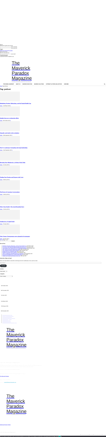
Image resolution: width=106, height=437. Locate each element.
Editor (1, 105)
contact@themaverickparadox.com (10, 382)
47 (2, 239)
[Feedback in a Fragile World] (10, 219)
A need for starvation (4, 293)
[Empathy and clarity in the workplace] (10, 130)
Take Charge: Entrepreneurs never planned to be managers (15, 236)
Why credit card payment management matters (11, 249)
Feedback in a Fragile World (7, 221)
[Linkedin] (100, 58)
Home (1, 86)
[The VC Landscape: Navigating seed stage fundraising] (10, 145)
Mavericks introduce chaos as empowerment (8, 288)
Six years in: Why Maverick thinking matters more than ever (14, 247)
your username (14, 46)
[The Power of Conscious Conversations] (10, 189)
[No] (61, 436)
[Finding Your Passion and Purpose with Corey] (10, 174)
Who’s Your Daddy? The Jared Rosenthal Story (12, 206)
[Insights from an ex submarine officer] (10, 115)
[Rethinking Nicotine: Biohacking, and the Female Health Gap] (10, 101)
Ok (59, 436)
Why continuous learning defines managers (10, 250)
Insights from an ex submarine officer (9, 118)
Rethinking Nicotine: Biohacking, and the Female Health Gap (15, 103)
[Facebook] (96, 58)
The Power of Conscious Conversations (10, 192)
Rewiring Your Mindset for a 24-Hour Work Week (12, 162)
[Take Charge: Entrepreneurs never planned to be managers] (10, 234)
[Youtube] (105, 58)
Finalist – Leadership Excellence (6, 283)
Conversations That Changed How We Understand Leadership (14, 248)
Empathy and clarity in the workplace (9, 133)
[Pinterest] (102, 58)
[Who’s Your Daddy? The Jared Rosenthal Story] (10, 204)
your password (14, 48)
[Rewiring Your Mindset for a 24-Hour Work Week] (10, 160)
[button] (104, 84)
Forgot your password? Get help (6, 50)
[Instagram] (98, 58)
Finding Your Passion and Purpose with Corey (11, 177)
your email (13, 53)
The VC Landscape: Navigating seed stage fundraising (13, 147)
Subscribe (3, 265)
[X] (103, 58)
